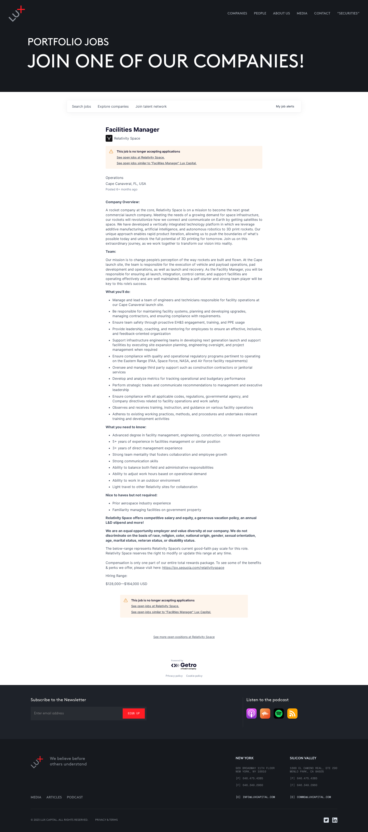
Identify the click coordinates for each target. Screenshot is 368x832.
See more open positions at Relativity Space (184, 637)
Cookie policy (194, 675)
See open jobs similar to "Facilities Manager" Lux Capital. (157, 163)
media (302, 13)
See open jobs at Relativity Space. (141, 157)
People (260, 13)
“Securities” (348, 13)
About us (281, 13)
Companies (237, 13)
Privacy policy (174, 675)
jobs (81, 106)
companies (113, 106)
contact (322, 13)
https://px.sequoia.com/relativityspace (193, 567)
